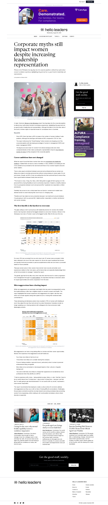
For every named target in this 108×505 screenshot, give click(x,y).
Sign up (84, 107)
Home (73, 484)
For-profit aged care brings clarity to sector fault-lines (52, 427)
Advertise (74, 494)
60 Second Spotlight (45, 36)
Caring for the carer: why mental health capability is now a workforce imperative (25, 429)
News (35, 36)
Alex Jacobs (84, 83)
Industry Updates (90, 484)
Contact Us (75, 489)
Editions (64, 36)
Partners (88, 489)
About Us (74, 487)
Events (72, 36)
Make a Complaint (76, 491)
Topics (57, 36)
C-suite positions (35, 277)
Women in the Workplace (31, 123)
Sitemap (88, 494)
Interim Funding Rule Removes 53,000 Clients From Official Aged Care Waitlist (80, 429)
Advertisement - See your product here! (54, 5)
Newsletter (88, 491)
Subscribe (89, 1)
